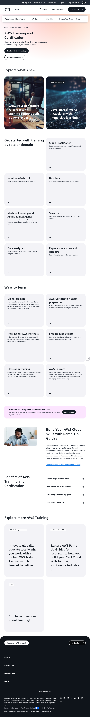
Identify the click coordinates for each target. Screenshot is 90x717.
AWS (6, 27)
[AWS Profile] (84, 2)
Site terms (14, 708)
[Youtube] (78, 698)
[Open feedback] (88, 359)
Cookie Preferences (48, 708)
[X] (61, 698)
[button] (77, 9)
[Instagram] (71, 698)
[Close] (80, 412)
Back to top (43, 692)
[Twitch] (75, 698)
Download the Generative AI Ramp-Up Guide (63, 464)
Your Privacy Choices (28, 708)
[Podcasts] (82, 698)
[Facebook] (64, 698)
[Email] (61, 702)
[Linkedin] (68, 698)
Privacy (6, 708)
